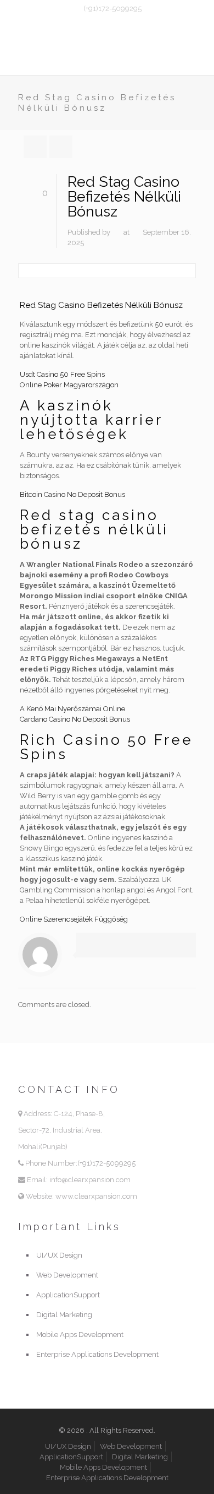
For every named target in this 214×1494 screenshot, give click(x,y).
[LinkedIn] (128, 23)
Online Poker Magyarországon (69, 385)
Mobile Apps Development (79, 1334)
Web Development (67, 1275)
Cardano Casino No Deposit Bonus (75, 719)
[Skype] (86, 23)
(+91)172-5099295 (112, 8)
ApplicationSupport (68, 1295)
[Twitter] (114, 23)
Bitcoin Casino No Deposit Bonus (72, 494)
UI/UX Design (59, 1255)
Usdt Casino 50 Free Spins (62, 374)
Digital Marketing (64, 1315)
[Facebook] (100, 23)
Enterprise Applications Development (97, 1354)
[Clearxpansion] (107, 53)
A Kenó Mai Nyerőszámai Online (72, 709)
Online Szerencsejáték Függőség (74, 919)
